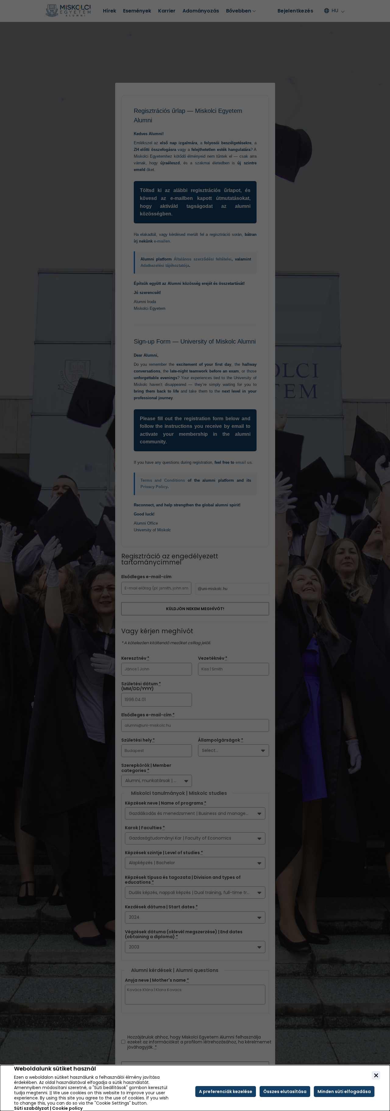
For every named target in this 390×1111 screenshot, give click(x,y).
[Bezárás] (376, 1075)
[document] (195, 1088)
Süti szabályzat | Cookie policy (48, 1108)
